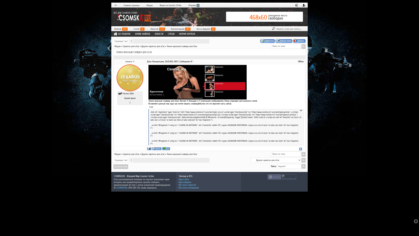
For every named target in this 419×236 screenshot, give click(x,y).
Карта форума (185, 182)
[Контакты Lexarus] (134, 61)
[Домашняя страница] (156, 148)
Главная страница (131, 5)
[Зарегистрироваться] (304, 5)
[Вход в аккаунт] (296, 5)
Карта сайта (184, 179)
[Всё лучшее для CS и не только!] (131, 17)
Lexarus (128, 61)
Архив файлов (142, 33)
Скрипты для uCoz (131, 46)
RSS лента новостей (187, 185)
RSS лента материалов (189, 187)
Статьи (171, 33)
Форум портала (187, 33)
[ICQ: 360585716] (166, 148)
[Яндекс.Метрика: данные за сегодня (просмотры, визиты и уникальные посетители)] (289, 176)
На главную (124, 33)
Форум (149, 5)
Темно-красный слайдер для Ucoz (182, 46)
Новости (159, 33)
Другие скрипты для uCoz (152, 46)
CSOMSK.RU (122, 187)
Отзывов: (193, 5)
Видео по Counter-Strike (170, 5)
